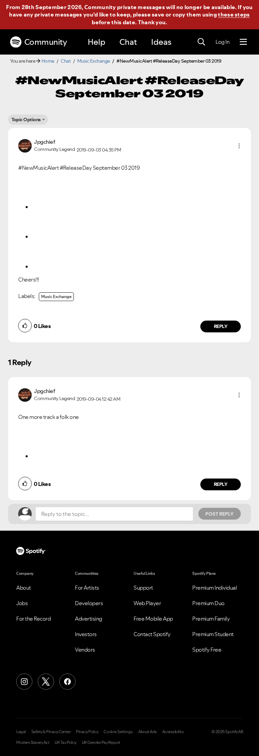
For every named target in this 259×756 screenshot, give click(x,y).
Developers (89, 603)
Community (45, 41)
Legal (21, 731)
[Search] (201, 42)
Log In (222, 41)
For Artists (87, 587)
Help (96, 41)
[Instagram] (24, 681)
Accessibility (173, 731)
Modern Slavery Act (32, 742)
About (23, 587)
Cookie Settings (118, 731)
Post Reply (219, 514)
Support (143, 587)
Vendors (85, 649)
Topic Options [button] (26, 119)
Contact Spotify (152, 634)
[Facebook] (67, 681)
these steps (234, 14)
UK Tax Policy (66, 742)
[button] (239, 146)
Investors (86, 634)
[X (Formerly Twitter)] (46, 681)
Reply (221, 326)
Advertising (88, 618)
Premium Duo (208, 603)
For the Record (33, 618)
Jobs (22, 603)
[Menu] (243, 42)
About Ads (147, 731)
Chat (128, 41)
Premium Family (211, 618)
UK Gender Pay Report (101, 742)
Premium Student (213, 634)
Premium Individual (214, 587)
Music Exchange (93, 61)
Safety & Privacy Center (51, 731)
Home (47, 61)
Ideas (161, 41)
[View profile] (25, 145)
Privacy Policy (87, 731)
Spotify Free (206, 649)
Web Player (147, 603)
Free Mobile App (153, 618)
